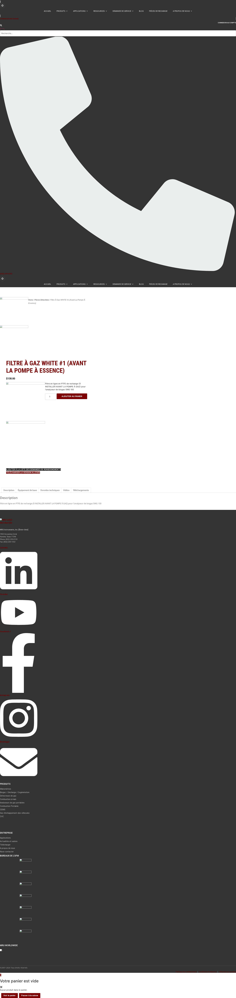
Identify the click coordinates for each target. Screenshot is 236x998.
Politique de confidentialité (186, 972)
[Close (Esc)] (233, 2)
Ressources (99, 11)
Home (30, 300)
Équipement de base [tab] (27, 490)
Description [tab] (8, 490)
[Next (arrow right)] (231, 499)
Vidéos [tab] (66, 490)
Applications (79, 11)
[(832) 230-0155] (117, 270)
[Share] (228, 2)
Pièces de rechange (158, 11)
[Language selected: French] (2, 5)
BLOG (141, 11)
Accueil (47, 11)
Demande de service (122, 11)
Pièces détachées (42, 300)
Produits (61, 11)
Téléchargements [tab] (81, 490)
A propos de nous (181, 11)
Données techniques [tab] (50, 490)
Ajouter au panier (72, 396)
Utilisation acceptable (227, 972)
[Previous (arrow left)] (4, 499)
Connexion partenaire (9, 19)
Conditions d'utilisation (208, 972)
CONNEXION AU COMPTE (227, 23)
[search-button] (1, 25)
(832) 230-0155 (6, 274)
